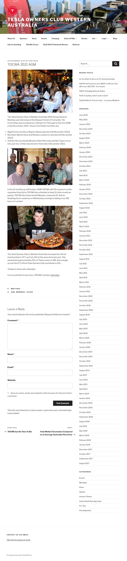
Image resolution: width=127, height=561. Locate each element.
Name (10, 354)
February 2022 (85, 231)
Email (10, 367)
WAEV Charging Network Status (92, 91)
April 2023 (83, 175)
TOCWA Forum (32, 44)
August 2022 (84, 208)
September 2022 (86, 203)
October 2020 (85, 305)
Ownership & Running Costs (90, 501)
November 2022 (85, 194)
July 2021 (83, 263)
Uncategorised (85, 510)
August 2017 (84, 463)
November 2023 (86, 161)
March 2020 (84, 338)
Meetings (15, 289)
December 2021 (85, 240)
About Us (11, 38)
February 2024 (85, 147)
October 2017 (84, 454)
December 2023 (85, 157)
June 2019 (83, 380)
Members (20, 292)
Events (44, 38)
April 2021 (83, 277)
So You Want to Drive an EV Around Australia (97, 79)
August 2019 (84, 370)
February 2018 (85, 440)
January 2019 (84, 398)
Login (104, 38)
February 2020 (85, 342)
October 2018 (84, 412)
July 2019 (83, 375)
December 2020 (86, 296)
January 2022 (84, 236)
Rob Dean (33, 61)
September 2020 (86, 310)
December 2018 (85, 403)
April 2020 (83, 333)
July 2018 (83, 426)
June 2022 (83, 217)
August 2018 (84, 421)
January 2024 (84, 152)
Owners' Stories (85, 496)
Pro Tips (82, 506)
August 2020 (84, 315)
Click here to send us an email (18, 540)
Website (11, 380)
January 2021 (84, 291)
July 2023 (83, 171)
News (34, 38)
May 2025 (83, 120)
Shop (115, 38)
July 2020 (83, 319)
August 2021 (84, 259)
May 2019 (83, 384)
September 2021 (86, 254)
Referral (76, 44)
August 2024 (84, 138)
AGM (13, 292)
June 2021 (83, 268)
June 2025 (83, 115)
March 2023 (84, 180)
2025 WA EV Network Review (55, 44)
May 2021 (83, 273)
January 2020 (84, 347)
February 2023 (85, 184)
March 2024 (84, 143)
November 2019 (85, 356)
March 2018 (84, 435)
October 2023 (85, 166)
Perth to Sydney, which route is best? (93, 96)
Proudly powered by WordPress (19, 555)
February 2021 (85, 287)
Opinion (82, 492)
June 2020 (83, 324)
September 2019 (86, 366)
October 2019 (84, 361)
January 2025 (84, 124)
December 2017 (85, 449)
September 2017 (86, 459)
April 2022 (83, 222)
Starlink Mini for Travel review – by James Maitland (99, 100)
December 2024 (85, 129)
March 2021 (84, 282)
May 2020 (83, 328)
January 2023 (84, 189)
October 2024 (85, 133)
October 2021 (84, 250)
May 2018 (83, 431)
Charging (55, 38)
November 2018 (85, 407)
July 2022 (83, 212)
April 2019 (83, 389)
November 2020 (86, 301)
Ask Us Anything (14, 44)
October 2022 (84, 199)
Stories (84, 38)
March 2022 (84, 226)
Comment (12, 320)
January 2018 (84, 445)
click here (54, 275)
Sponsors (23, 38)
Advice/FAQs (69, 38)
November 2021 (85, 245)
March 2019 (84, 394)
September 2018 (86, 417)
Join (93, 38)
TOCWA (29, 292)
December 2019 (85, 352)
